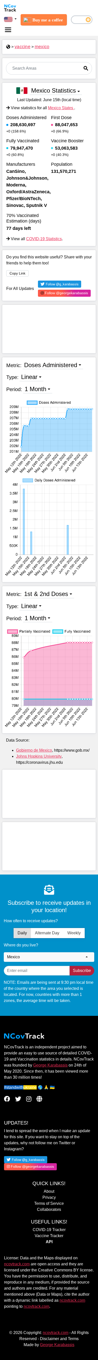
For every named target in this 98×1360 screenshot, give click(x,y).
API (49, 1242)
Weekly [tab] (74, 933)
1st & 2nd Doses (46, 593)
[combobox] (49, 957)
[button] (10, 19)
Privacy (49, 1197)
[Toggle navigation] (8, 30)
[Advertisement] (49, 329)
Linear (29, 376)
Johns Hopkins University (39, 756)
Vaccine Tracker (49, 1236)
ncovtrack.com (17, 1264)
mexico (42, 46)
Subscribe (82, 970)
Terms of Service (49, 1203)
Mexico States (61, 108)
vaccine (22, 46)
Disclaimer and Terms (59, 1339)
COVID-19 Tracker (49, 1230)
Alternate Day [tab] (47, 933)
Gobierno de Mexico (34, 750)
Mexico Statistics (53, 90)
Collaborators (49, 1209)
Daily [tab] (22, 933)
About (49, 1191)
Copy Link (17, 273)
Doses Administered (50, 365)
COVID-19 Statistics (44, 239)
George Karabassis (50, 1065)
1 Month (35, 389)
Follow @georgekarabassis (66, 293)
